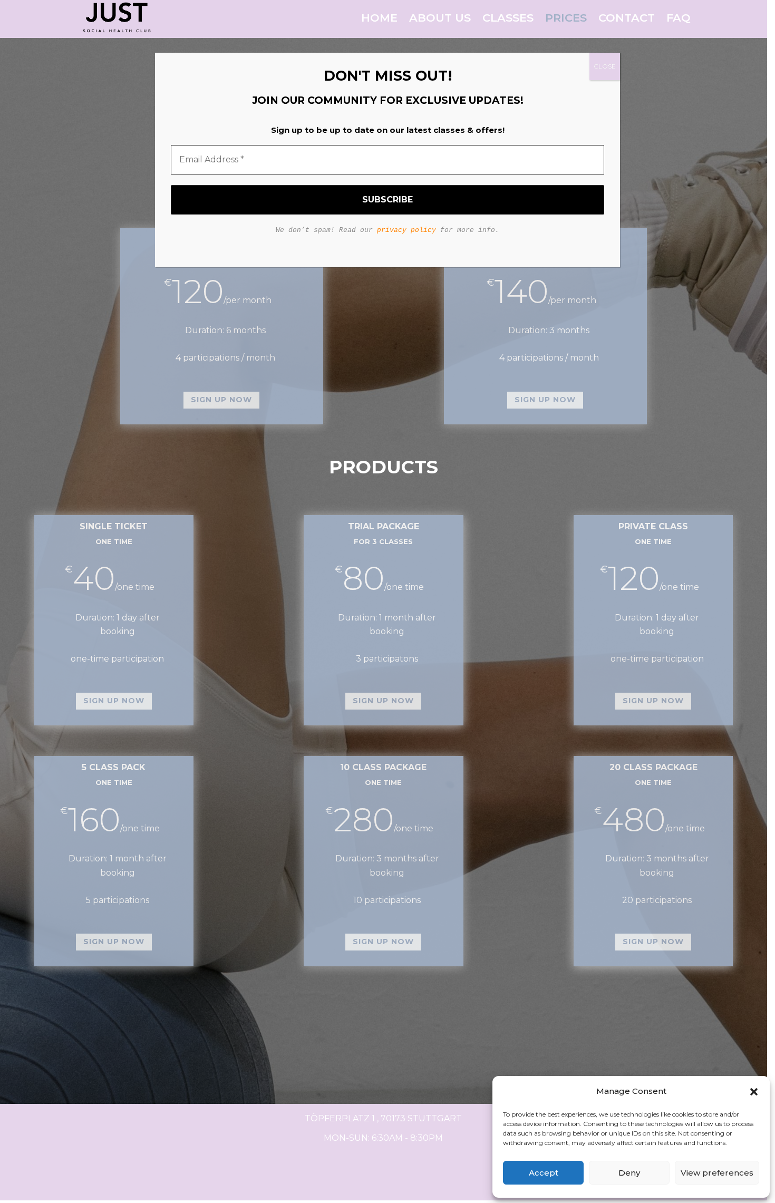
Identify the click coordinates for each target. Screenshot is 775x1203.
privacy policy (406, 230)
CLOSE (605, 66)
